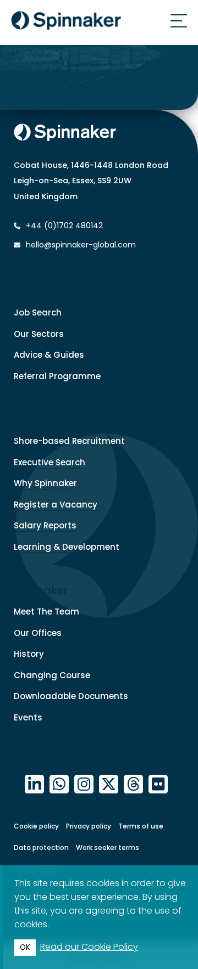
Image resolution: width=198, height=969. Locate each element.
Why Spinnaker (45, 483)
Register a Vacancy (55, 504)
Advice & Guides (49, 354)
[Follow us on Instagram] (84, 784)
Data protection (41, 847)
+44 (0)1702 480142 (63, 225)
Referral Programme (57, 376)
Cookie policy (36, 826)
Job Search (38, 312)
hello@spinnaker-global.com (81, 244)
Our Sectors (39, 334)
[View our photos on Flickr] (158, 784)
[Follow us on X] (108, 784)
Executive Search (49, 462)
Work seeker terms (107, 847)
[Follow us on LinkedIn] (34, 784)
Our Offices (38, 633)
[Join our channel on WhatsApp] (59, 784)
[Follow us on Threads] (133, 784)
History (29, 654)
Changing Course (52, 675)
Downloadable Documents (71, 696)
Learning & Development (66, 547)
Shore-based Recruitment (69, 441)
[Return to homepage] (66, 22)
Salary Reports (45, 525)
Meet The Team (46, 611)
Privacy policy (88, 826)
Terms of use (140, 826)
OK (25, 947)
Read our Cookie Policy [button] (89, 946)
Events (28, 717)
